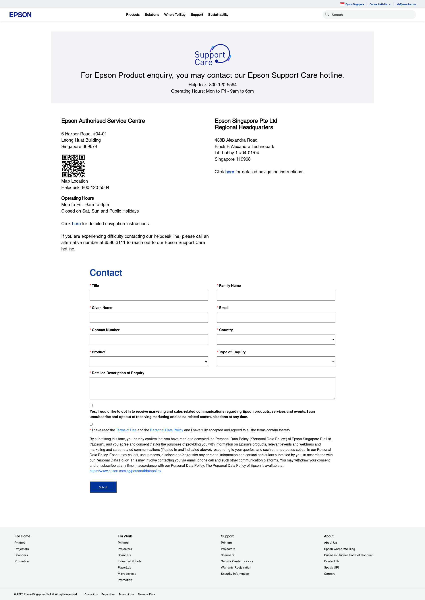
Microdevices (127, 573)
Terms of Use (126, 594)
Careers (329, 573)
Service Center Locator (237, 561)
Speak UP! (331, 567)
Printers (20, 542)
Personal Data (146, 594)
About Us (330, 542)
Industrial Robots (129, 561)
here (76, 223)
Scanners (21, 555)
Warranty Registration (236, 567)
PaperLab (124, 567)
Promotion (22, 561)
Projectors (22, 549)
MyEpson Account (406, 4)
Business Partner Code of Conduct (348, 555)
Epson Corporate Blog (339, 549)
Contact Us (332, 561)
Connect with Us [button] (378, 4)
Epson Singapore (355, 4)
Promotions (108, 594)
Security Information (235, 573)
